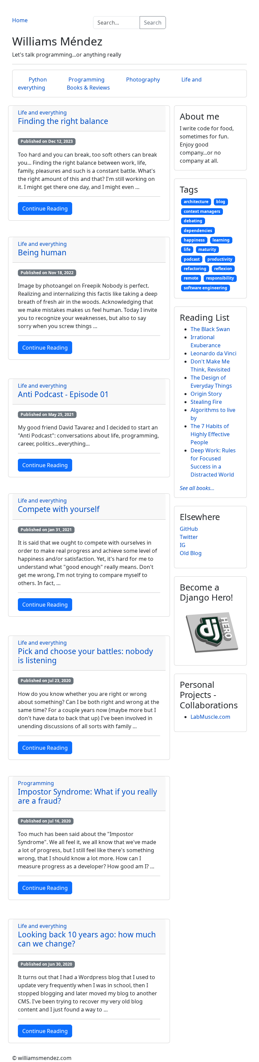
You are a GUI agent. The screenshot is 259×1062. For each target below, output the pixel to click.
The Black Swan (210, 329)
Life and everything (42, 112)
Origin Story (206, 393)
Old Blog (191, 553)
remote (191, 278)
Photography (143, 79)
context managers (202, 211)
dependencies (198, 230)
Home (20, 20)
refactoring (195, 268)
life (187, 249)
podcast (192, 259)
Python (38, 79)
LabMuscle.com (210, 716)
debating (193, 221)
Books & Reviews (88, 87)
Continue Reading (45, 208)
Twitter (189, 537)
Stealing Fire (206, 402)
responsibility (220, 278)
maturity (207, 249)
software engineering (205, 288)
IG (182, 545)
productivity (219, 259)
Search (153, 22)
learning (221, 240)
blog (220, 201)
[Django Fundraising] (212, 632)
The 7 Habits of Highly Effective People (210, 434)
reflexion (223, 268)
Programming (86, 79)
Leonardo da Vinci (213, 353)
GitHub (189, 529)
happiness (194, 240)
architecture (196, 201)
